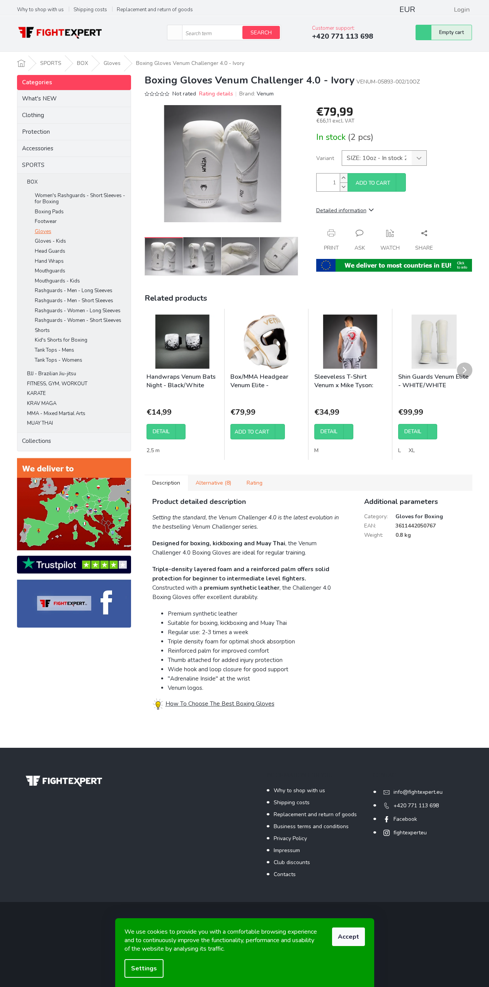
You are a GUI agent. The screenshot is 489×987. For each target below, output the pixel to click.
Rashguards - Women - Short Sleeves (78, 320)
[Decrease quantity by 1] (344, 186)
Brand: (256, 93)
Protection (36, 132)
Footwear (46, 221)
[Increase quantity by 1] (344, 178)
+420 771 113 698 (416, 805)
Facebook (405, 819)
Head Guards (50, 251)
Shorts (42, 330)
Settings (144, 968)
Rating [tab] (254, 483)
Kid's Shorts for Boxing (61, 340)
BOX (32, 182)
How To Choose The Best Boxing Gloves (219, 703)
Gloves (43, 231)
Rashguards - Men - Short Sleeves (74, 300)
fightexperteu (410, 832)
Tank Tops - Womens (58, 360)
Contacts (285, 874)
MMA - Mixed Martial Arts (56, 413)
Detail (161, 431)
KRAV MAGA (41, 403)
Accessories (37, 148)
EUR (407, 9)
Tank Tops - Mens (54, 350)
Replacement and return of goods (155, 9)
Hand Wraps (49, 261)
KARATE (36, 393)
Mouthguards (50, 270)
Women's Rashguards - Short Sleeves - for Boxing (80, 198)
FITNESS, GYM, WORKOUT (57, 383)
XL (412, 450)
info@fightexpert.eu (418, 792)
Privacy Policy (290, 838)
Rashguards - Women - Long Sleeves (78, 310)
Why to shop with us (40, 9)
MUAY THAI (40, 423)
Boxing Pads (49, 211)
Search (261, 32)
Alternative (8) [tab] (213, 483)
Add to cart (373, 183)
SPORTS (33, 165)
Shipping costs (90, 9)
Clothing (33, 115)
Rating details (216, 93)
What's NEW (39, 98)
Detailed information (341, 210)
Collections (36, 441)
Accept (348, 937)
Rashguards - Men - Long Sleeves (73, 290)
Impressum (287, 850)
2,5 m (153, 450)
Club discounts (292, 862)
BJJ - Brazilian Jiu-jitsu (51, 373)
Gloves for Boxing (419, 516)
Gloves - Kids (50, 241)
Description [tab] (166, 483)
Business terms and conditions (311, 826)
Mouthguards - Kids (57, 280)
